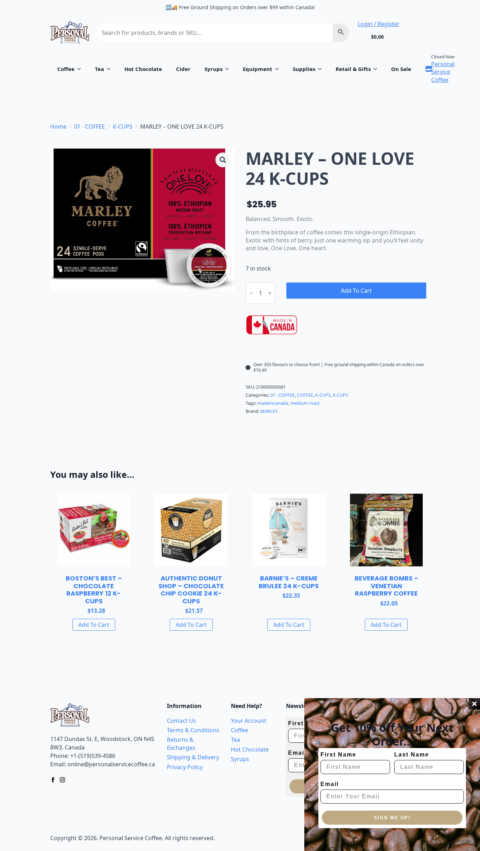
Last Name (411, 755)
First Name (338, 755)
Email (329, 784)
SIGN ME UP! (392, 817)
